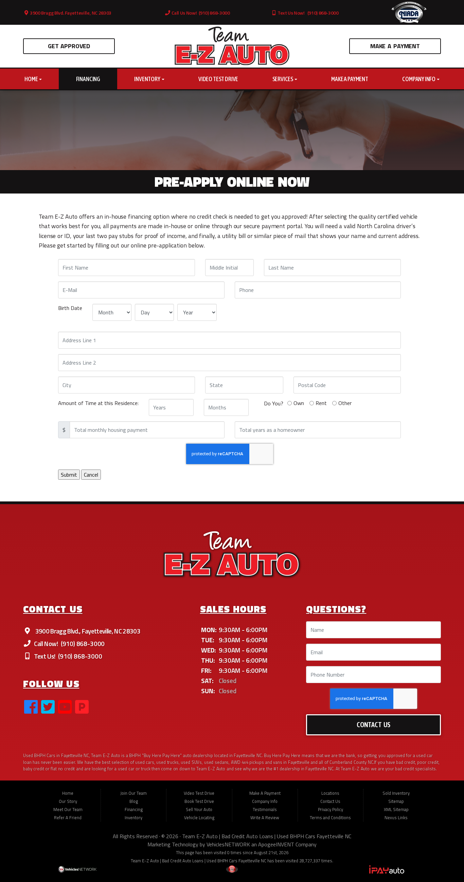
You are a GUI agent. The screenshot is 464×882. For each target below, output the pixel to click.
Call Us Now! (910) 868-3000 (200, 13)
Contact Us (373, 725)
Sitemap (396, 801)
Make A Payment (395, 46)
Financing (88, 78)
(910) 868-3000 (82, 643)
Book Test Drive (199, 801)
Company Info (419, 78)
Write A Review (264, 817)
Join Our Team (133, 793)
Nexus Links (396, 817)
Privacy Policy (330, 809)
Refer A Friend (68, 817)
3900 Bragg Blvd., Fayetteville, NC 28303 (87, 631)
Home (31, 78)
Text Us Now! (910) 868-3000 (307, 13)
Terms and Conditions (330, 817)
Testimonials (265, 809)
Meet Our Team (68, 809)
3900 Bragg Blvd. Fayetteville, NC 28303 (70, 13)
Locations (330, 793)
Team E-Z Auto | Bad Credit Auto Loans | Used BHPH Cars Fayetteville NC (266, 836)
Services (283, 78)
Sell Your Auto (199, 809)
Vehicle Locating (199, 817)
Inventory (147, 78)
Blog (133, 801)
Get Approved (69, 46)
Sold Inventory (396, 793)
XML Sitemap (396, 809)
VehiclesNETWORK (228, 844)
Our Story (68, 801)
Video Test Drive (218, 78)
